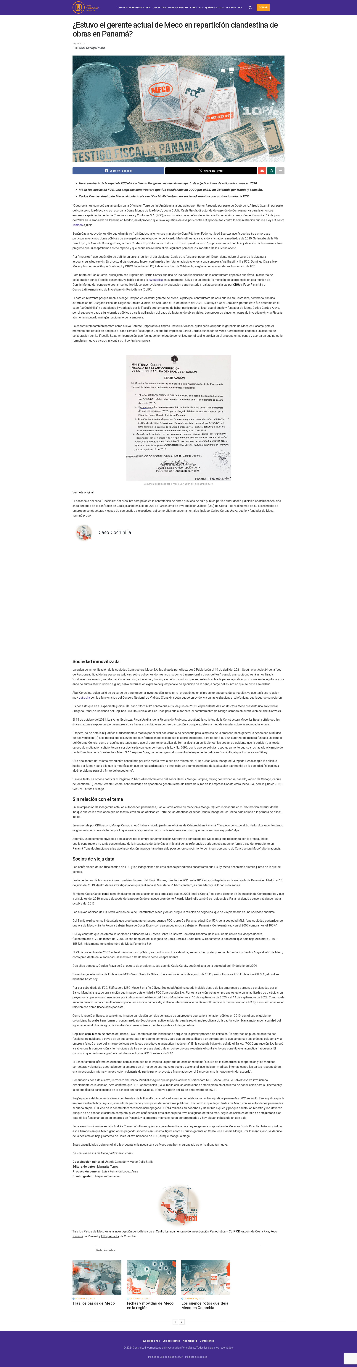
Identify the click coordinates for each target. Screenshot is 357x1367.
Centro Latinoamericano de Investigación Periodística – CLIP (195, 1231)
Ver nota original (83, 492)
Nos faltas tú (190, 1340)
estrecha (84, 697)
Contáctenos (207, 1340)
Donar (263, 7)
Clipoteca (196, 7)
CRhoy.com (243, 1231)
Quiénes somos (214, 7)
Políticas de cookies (196, 1356)
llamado (78, 225)
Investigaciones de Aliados (171, 7)
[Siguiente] (182, 1322)
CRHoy (237, 284)
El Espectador (110, 1236)
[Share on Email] (262, 170)
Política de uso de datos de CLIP (165, 1356)
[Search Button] (250, 7)
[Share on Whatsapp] (271, 170)
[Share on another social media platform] (280, 170)
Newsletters (234, 7)
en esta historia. (265, 1113)
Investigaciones (139, 7)
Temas (121, 7)
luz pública (156, 280)
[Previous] (175, 1322)
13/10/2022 (79, 43)
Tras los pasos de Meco (94, 1303)
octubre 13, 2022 (84, 1298)
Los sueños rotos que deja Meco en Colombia (204, 1305)
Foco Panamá (252, 284)
